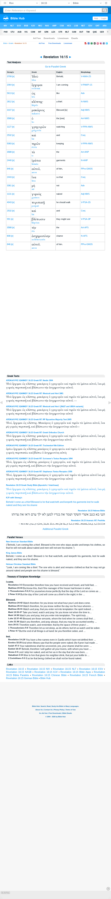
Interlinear (53, 485)
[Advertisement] (55, 311)
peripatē (35, 205)
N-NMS (84, 101)
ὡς (23, 489)
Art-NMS (85, 118)
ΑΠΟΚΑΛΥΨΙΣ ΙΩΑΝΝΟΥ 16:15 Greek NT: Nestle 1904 (29, 380)
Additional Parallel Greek (55, 529)
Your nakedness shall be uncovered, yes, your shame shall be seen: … (50, 646)
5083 (9, 143)
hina (34, 180)
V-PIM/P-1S (86, 85)
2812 (9, 101)
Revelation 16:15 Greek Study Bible (21, 485)
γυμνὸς (10, 493)
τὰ (78, 489)
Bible (5, 43)
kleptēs (35, 105)
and (62, 502)
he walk (95, 502)
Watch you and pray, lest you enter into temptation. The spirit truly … (48, 615)
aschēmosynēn (38, 239)
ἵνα (100, 489)
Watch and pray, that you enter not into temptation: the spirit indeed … (51, 609)
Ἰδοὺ (9, 489)
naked (9, 505)
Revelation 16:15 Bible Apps (75, 672)
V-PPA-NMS (87, 126)
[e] (13, 76)
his (74, 502)
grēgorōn (36, 130)
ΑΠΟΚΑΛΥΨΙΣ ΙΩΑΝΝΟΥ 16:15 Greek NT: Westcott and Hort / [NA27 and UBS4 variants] (44, 406)
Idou (34, 80)
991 (8, 219)
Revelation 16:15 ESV (91, 669)
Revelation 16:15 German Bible (22, 678)
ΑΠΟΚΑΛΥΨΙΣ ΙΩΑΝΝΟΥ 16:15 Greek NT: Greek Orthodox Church (35, 432)
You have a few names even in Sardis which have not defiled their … (52, 640)
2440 (9, 160)
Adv (83, 93)
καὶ (66, 489)
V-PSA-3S (86, 202)
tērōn (34, 147)
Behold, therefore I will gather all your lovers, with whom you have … (49, 649)
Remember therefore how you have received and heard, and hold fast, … (52, 585)
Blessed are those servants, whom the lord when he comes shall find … (52, 618)
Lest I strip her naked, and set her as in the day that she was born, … (48, 652)
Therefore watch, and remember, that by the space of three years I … (48, 625)
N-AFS (84, 236)
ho (33, 122)
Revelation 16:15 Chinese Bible (49, 675)
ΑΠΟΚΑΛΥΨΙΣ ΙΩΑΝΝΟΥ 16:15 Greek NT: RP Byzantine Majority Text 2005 (38, 419)
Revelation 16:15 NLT (64, 669)
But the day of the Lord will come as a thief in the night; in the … (46, 594)
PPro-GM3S (87, 168)
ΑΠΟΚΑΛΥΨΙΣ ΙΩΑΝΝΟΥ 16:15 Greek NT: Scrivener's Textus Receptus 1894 (39, 458)
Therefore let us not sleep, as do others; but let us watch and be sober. (54, 628)
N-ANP (84, 160)
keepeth (68, 502)
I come (17, 502)
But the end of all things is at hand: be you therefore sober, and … (47, 631)
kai (33, 138)
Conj (83, 135)
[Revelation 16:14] (3, 409)
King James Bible (14, 553)
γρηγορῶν (57, 489)
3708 (9, 76)
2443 (9, 177)
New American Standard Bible (19, 542)
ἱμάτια (84, 489)
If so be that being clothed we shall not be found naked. (45, 658)
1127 (9, 126)
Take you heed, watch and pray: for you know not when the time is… (50, 612)
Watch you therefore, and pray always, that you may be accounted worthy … (52, 622)
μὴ (103, 489)
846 (8, 168)
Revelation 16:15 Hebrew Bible (91, 511)
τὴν (46, 493)
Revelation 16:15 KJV (46, 672)
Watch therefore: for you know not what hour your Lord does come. (49, 603)
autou (34, 172)
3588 (9, 118)
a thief (27, 502)
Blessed (35, 502)
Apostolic (43, 485)
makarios (36, 113)
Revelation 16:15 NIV (38, 669)
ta (32, 155)
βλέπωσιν (38, 493)
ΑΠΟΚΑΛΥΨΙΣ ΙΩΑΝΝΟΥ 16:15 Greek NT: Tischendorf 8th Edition (35, 445)
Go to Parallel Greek (55, 66)
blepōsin (35, 222)
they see (21, 505)
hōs (33, 96)
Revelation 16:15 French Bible (86, 675)
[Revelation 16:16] (107, 409)
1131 (9, 194)
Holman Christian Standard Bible (21, 564)
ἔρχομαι (16, 489)
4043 (9, 202)
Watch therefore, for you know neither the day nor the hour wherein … (51, 606)
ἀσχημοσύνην (57, 493)
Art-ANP (85, 152)
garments (81, 502)
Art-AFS (85, 227)
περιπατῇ (20, 493)
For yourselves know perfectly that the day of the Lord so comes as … (54, 591)
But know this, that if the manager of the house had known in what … (50, 588)
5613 (9, 93)
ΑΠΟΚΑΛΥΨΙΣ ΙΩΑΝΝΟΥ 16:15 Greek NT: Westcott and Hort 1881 (34, 393)
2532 (9, 135)
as (22, 502)
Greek (11, 43)
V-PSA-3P (86, 219)
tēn (33, 231)
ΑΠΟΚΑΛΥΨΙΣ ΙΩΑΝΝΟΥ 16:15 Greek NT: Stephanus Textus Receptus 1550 (39, 471)
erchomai (36, 88)
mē (33, 189)
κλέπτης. (31, 489)
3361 (9, 185)
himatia (35, 164)
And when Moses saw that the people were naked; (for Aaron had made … (53, 643)
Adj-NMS (85, 110)
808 (8, 236)
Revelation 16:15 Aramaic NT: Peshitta (88, 520)
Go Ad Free (5, 893)
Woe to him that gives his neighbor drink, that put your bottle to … (49, 655)
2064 (9, 85)
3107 (9, 110)
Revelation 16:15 (15, 669)
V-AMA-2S (86, 76)
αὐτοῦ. (69, 493)
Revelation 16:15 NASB (19, 672)
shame (33, 505)
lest (88, 502)
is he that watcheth (49, 502)
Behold (9, 502)
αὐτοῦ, (93, 489)
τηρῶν (72, 489)
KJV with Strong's (14, 498)
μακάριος (42, 489)
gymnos (35, 197)
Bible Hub (45, 678)
